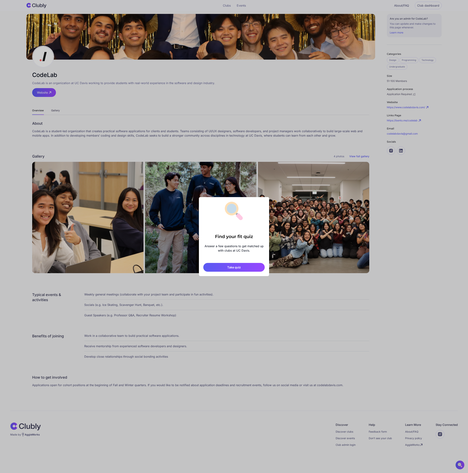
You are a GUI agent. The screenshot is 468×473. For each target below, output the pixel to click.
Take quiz (234, 267)
